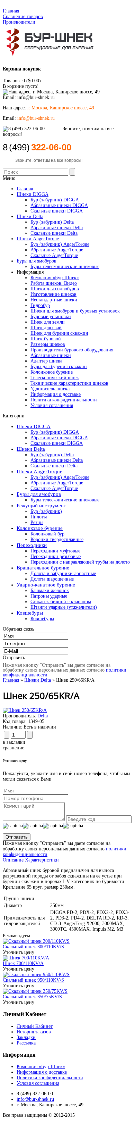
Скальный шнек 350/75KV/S (32, 996)
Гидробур (40, 305)
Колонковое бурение (51, 372)
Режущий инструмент (41, 505)
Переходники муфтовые (55, 551)
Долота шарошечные (52, 579)
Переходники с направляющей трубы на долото (80, 562)
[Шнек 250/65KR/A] (25, 710)
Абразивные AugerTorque (56, 482)
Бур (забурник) (46, 511)
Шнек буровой (45, 338)
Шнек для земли (47, 322)
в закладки (14, 742)
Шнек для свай (46, 327)
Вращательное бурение (43, 568)
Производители (19, 22)
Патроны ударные (48, 596)
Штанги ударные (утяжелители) (63, 607)
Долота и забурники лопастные (63, 573)
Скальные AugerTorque (54, 488)
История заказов (34, 1031)
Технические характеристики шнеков (69, 383)
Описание (13, 860)
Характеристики (42, 860)
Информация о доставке (55, 394)
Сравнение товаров (23, 16)
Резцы (36, 522)
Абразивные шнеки (50, 355)
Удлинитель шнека (50, 388)
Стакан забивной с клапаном (60, 601)
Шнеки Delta (31, 449)
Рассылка (26, 1043)
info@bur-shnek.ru (35, 1099)
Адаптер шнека (46, 361)
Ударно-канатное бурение (46, 585)
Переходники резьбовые (55, 556)
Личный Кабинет (35, 1026)
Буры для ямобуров (39, 494)
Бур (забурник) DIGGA (54, 432)
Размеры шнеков (47, 344)
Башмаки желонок (49, 590)
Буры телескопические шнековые (64, 499)
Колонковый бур (47, 533)
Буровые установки (50, 316)
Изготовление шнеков (53, 294)
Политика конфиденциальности (63, 399)
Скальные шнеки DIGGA (56, 443)
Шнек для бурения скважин (59, 333)
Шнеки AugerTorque (39, 471)
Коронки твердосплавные (56, 539)
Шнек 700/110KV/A (23, 963)
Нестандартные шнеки (53, 299)
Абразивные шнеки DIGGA (59, 437)
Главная (11, 11)
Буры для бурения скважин (58, 366)
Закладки (26, 1037)
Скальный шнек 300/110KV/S (33, 946)
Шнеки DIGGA (34, 426)
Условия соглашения (51, 405)
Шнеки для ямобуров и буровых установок (75, 311)
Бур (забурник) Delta (52, 454)
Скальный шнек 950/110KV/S (33, 980)
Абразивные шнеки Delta (56, 460)
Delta (42, 715)
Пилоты (38, 516)
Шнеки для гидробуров (54, 288)
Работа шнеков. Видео (53, 283)
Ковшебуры (30, 613)
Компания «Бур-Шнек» (54, 277)
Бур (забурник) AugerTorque (59, 477)
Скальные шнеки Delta (54, 465)
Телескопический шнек (54, 377)
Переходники (32, 545)
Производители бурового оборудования (71, 349)
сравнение (13, 747)
